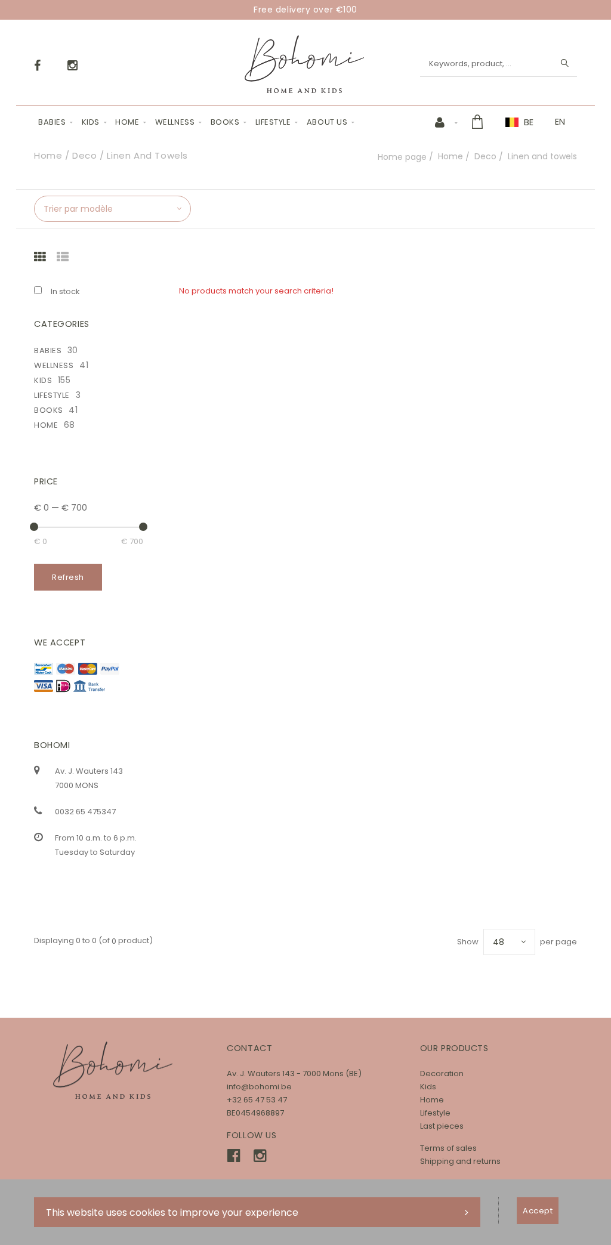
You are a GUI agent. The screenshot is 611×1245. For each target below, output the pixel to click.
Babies (52, 122)
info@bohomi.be (259, 1086)
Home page (402, 157)
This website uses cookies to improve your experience (172, 1212)
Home (127, 122)
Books (225, 122)
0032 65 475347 (85, 811)
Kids (91, 122)
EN (560, 122)
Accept (538, 1210)
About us (327, 122)
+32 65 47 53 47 (257, 1099)
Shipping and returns (460, 1161)
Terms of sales (448, 1148)
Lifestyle (273, 122)
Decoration (442, 1073)
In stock (65, 291)
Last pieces (442, 1126)
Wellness (175, 122)
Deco (485, 156)
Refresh (68, 577)
